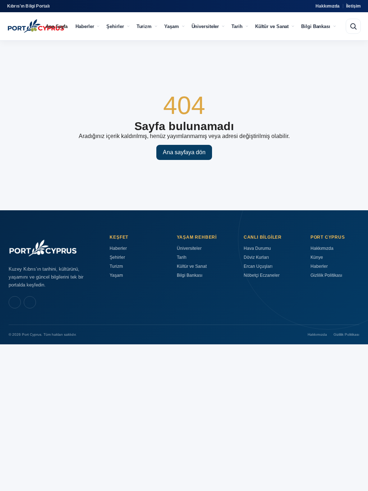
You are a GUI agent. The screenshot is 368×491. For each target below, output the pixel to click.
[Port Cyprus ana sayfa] (35, 26)
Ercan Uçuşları (258, 266)
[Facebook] (15, 302)
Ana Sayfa (57, 26)
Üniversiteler (205, 26)
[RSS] (30, 302)
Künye (316, 257)
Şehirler (115, 26)
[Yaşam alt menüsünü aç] (183, 26)
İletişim (353, 6)
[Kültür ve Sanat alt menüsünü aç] (292, 26)
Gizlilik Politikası (326, 275)
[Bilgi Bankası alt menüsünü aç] (334, 26)
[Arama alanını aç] (353, 26)
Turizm (144, 26)
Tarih (237, 26)
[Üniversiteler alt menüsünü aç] (223, 26)
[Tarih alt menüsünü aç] (246, 26)
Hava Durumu (257, 248)
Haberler (84, 26)
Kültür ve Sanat (272, 26)
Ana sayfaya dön (184, 152)
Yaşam (171, 26)
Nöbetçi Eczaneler (262, 275)
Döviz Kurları (256, 257)
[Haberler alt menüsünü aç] (98, 26)
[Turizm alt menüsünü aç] (156, 26)
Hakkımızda (328, 6)
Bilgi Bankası (315, 26)
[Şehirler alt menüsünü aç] (128, 26)
